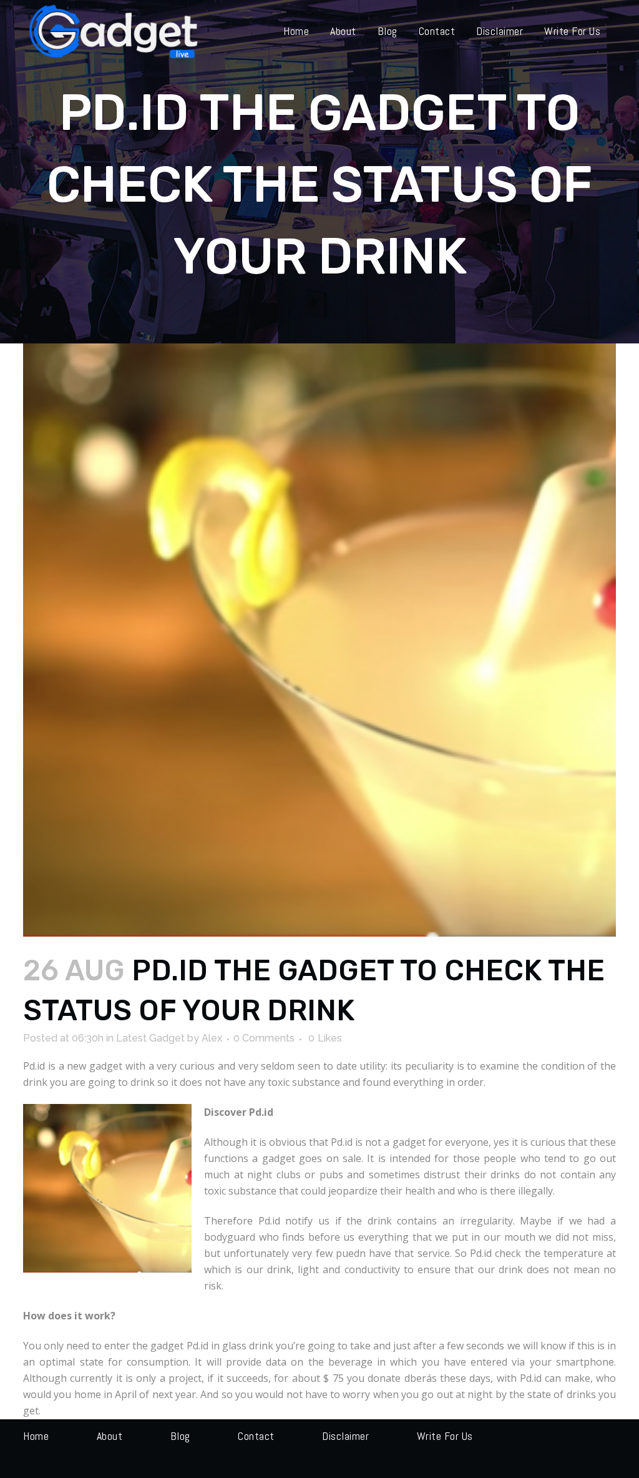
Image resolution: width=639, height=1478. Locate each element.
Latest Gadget (150, 1038)
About (110, 1436)
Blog (180, 1436)
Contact (256, 1436)
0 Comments (264, 1038)
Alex (212, 1038)
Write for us (445, 1436)
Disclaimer (345, 1436)
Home (36, 1436)
